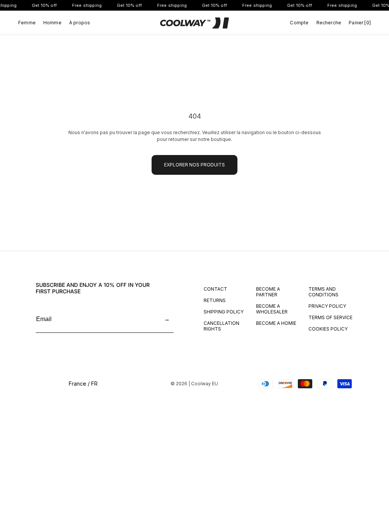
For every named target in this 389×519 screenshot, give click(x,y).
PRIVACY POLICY (327, 306)
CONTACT (215, 289)
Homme (52, 23)
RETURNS (215, 300)
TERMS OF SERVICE (330, 317)
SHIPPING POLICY (224, 312)
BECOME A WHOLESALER (272, 309)
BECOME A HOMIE (276, 323)
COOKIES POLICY (328, 329)
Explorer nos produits (194, 165)
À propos (79, 23)
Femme (27, 23)
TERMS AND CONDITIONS (323, 291)
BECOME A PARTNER (268, 291)
